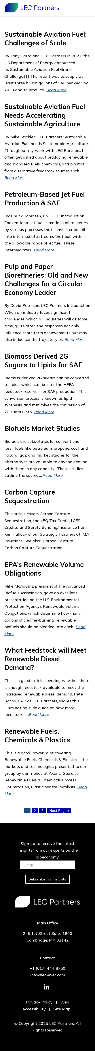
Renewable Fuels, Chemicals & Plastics (37, 735)
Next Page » (59, 810)
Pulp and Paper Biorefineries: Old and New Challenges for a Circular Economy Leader (46, 279)
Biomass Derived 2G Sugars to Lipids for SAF (43, 360)
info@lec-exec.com (47, 974)
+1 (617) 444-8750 (47, 968)
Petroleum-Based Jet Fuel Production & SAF (44, 198)
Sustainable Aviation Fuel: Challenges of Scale (45, 38)
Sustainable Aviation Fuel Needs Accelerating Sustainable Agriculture (44, 115)
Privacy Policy (39, 1002)
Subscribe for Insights (47, 879)
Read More (56, 89)
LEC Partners (32, 7)
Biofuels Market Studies (42, 428)
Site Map (61, 1008)
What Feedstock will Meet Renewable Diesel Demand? (45, 659)
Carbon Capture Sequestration (29, 496)
